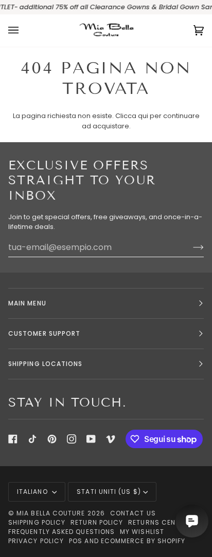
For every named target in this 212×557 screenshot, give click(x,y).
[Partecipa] (190, 247)
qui (143, 116)
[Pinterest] (52, 439)
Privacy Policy (36, 540)
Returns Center (158, 522)
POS (75, 540)
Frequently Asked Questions (61, 531)
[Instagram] (71, 439)
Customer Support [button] (44, 333)
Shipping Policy (36, 522)
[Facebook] (12, 439)
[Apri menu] (23, 30)
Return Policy (96, 522)
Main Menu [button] (27, 303)
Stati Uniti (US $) (108, 491)
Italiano (33, 491)
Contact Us (133, 513)
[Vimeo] (110, 439)
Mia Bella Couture (50, 513)
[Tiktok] (32, 439)
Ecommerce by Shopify (143, 540)
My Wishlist (142, 531)
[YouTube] (91, 439)
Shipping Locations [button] (45, 363)
